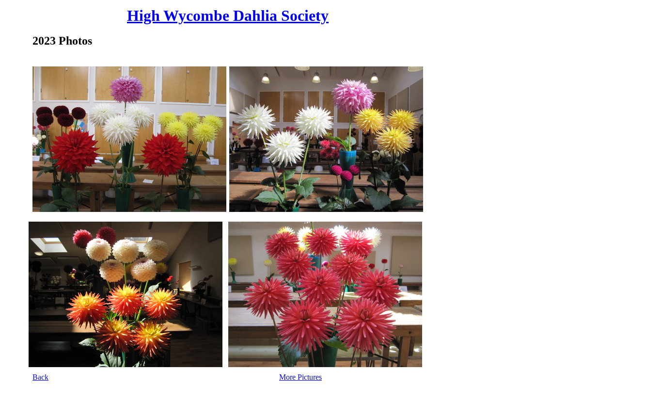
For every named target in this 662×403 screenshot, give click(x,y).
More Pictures (300, 377)
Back (40, 377)
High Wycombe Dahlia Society (228, 15)
